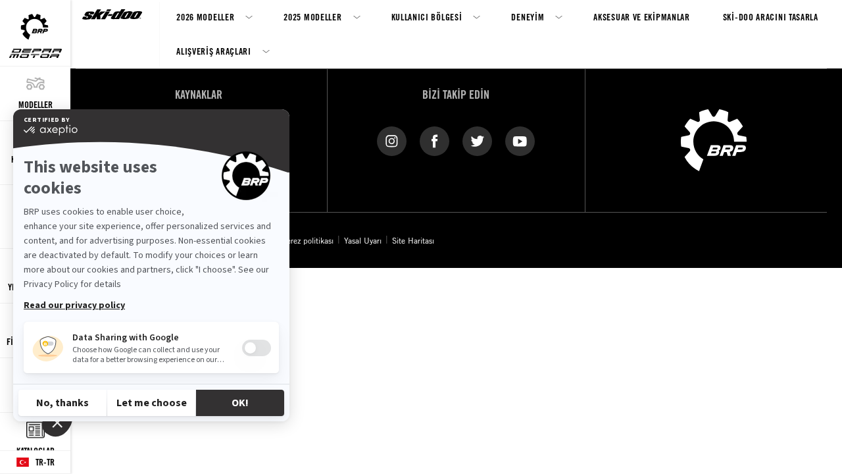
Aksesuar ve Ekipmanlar (641, 16)
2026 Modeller (205, 16)
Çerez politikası (308, 240)
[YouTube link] (520, 140)
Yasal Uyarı (363, 240)
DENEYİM (527, 16)
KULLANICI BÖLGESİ (426, 16)
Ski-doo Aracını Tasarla (770, 16)
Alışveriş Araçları (213, 51)
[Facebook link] (434, 140)
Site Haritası (413, 240)
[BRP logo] (714, 138)
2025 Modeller (312, 16)
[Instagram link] (392, 140)
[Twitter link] (477, 140)
